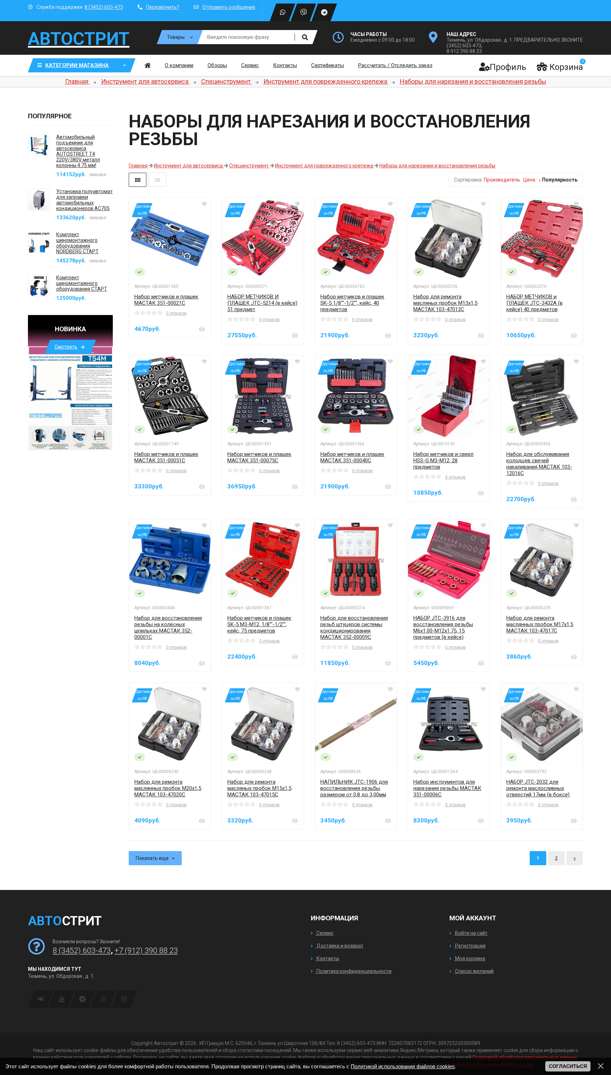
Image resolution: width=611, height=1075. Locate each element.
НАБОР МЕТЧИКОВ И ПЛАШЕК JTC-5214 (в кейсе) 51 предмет (262, 303)
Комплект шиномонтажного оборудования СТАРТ (81, 283)
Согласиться (568, 1066)
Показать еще (152, 858)
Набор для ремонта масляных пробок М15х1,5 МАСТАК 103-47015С (259, 788)
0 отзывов (176, 313)
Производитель (502, 180)
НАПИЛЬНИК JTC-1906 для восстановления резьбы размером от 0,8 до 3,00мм (354, 788)
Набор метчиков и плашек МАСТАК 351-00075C (259, 457)
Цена (529, 180)
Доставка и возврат (339, 946)
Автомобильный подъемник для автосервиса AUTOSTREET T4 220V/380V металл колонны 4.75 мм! (78, 151)
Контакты (327, 958)
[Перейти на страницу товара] (170, 238)
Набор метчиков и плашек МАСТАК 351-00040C (352, 457)
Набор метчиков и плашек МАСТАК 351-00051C (166, 457)
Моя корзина (469, 958)
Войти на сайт (471, 933)
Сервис (324, 933)
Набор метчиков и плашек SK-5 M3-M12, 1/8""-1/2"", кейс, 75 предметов (259, 624)
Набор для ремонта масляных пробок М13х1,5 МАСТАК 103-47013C (445, 303)
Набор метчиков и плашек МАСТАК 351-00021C (166, 299)
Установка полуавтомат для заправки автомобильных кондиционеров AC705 (84, 200)
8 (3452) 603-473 (104, 7)
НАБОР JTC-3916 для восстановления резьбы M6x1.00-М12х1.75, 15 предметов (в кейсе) (443, 627)
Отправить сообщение (228, 7)
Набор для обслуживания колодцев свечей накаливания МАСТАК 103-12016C (539, 463)
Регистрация (469, 946)
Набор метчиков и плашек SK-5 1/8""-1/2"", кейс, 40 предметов (352, 303)
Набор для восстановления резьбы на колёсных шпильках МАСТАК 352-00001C (168, 627)
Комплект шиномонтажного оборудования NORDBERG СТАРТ (77, 243)
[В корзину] (202, 328)
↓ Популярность (558, 180)
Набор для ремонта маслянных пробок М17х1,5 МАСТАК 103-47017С (539, 624)
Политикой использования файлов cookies (403, 1066)
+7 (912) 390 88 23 (146, 950)
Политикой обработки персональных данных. (525, 1057)
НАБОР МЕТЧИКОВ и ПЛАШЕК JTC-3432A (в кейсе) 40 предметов (534, 303)
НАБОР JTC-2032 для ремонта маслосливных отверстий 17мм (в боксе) (538, 788)
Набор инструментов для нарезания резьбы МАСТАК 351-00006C (447, 788)
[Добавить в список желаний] (204, 204)
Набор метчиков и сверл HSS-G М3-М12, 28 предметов (443, 460)
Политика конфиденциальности (353, 971)
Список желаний (474, 971)
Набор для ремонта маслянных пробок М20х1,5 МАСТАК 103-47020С (167, 788)
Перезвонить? (162, 7)
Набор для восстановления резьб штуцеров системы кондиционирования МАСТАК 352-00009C (354, 627)
